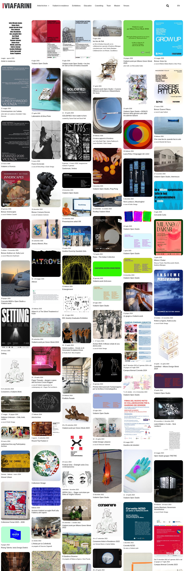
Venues (126, 6)
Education (88, 6)
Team (109, 6)
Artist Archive (42, 6)
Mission (117, 6)
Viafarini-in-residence (60, 6)
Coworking (99, 6)
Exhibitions (76, 6)
